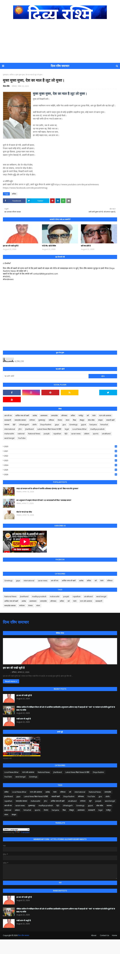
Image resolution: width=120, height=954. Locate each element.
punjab (47, 433)
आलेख (35, 415)
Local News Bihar (79, 429)
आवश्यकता (43, 415)
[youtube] (12, 399)
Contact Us (104, 935)
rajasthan (57, 433)
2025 (60, 470)
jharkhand (29, 429)
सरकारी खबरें (110, 420)
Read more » (11, 681)
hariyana (93, 424)
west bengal (9, 438)
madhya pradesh (97, 429)
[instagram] (31, 392)
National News (34, 433)
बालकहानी (7, 420)
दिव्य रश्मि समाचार (60, 66)
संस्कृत (100, 420)
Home (114, 935)
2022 (60, 456)
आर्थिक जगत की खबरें (22, 415)
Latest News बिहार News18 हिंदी (49, 429)
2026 (60, 474)
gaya (57, 424)
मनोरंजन (32, 420)
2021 (60, 451)
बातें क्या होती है (86, 245)
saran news (75, 433)
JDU (20, 429)
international (9, 429)
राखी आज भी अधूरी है (23, 718)
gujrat (83, 424)
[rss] (70, 392)
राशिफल (51, 420)
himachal (104, 424)
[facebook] (12, 392)
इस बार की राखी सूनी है (10, 245)
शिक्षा (74, 420)
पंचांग (94, 415)
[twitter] (108, 392)
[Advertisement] (60, 40)
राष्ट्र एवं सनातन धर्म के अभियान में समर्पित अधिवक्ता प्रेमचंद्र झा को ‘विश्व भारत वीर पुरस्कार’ (47, 488)
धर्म (88, 415)
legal (67, 429)
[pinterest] (50, 392)
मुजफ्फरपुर (41, 420)
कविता (12, 74)
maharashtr (9, 433)
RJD (66, 433)
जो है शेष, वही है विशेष (49, 245)
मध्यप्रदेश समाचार (20, 420)
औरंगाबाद (64, 415)
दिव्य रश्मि (6, 86)
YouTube (21, 438)
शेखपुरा (82, 420)
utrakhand (106, 433)
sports (95, 433)
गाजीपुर (81, 415)
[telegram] (89, 392)
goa (64, 424)
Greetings (73, 424)
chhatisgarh (24, 424)
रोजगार (60, 420)
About (93, 935)
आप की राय (8, 415)
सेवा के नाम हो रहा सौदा (24, 512)
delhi (34, 424)
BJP (14, 424)
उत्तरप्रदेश (54, 415)
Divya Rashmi (45, 424)
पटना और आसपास (105, 415)
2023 (60, 460)
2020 (60, 446)
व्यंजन (67, 420)
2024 (60, 465)
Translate (25, 832)
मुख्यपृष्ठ (5, 74)
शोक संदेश (91, 420)
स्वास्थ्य (6, 424)
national (21, 433)
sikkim (86, 433)
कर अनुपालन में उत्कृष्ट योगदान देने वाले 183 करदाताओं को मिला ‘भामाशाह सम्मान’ (43, 500)
